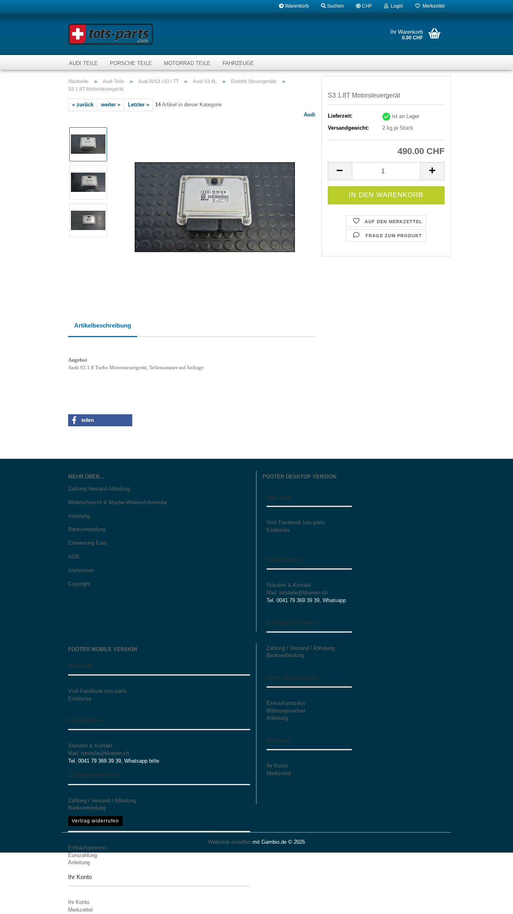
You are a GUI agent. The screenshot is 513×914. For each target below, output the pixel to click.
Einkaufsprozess (87, 848)
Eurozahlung (82, 855)
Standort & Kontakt (289, 585)
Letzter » (138, 105)
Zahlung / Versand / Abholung (102, 801)
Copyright (79, 584)
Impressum (81, 570)
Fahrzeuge (238, 63)
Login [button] (395, 6)
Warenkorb (296, 6)
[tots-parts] (110, 34)
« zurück (82, 105)
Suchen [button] (335, 6)
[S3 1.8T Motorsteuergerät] (215, 201)
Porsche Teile (131, 63)
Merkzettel (432, 6)
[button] (364, 6)
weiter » (110, 105)
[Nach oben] (491, 902)
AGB (73, 557)
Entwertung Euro (87, 543)
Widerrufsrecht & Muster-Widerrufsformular (117, 502)
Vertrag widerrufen (95, 821)
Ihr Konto (78, 902)
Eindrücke (278, 530)
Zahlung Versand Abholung (99, 489)
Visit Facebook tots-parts (296, 522)
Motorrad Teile (187, 63)
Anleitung (79, 516)
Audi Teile (83, 63)
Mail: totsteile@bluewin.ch (297, 593)
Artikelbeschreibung (102, 325)
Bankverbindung (86, 529)
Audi (309, 115)
